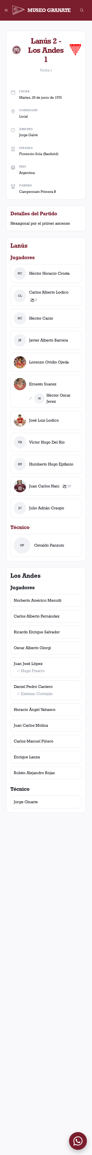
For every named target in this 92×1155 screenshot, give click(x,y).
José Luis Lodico (44, 420)
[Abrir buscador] (82, 10)
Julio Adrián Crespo (46, 508)
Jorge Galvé (28, 135)
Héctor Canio (41, 318)
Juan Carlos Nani (44, 486)
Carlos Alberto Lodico (48, 292)
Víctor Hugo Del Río (47, 442)
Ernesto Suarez (42, 384)
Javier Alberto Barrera (48, 340)
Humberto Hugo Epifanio (51, 464)
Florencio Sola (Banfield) (39, 154)
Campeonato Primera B (37, 192)
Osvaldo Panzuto (49, 545)
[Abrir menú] (6, 10)
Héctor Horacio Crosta (49, 273)
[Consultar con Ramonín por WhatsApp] (78, 1141)
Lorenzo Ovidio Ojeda (49, 362)
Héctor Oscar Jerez (59, 398)
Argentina (27, 173)
